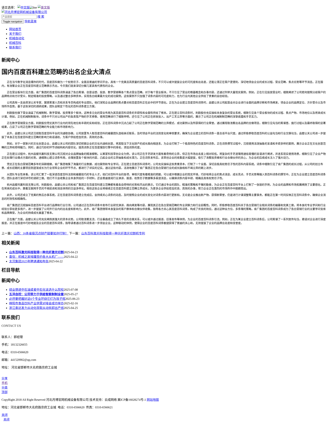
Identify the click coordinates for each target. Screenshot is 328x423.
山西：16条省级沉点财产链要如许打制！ (41, 233)
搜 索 (40, 16)
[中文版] (23, 7)
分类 (5, 387)
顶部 (5, 392)
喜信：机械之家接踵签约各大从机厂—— (36, 256)
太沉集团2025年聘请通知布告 (29, 261)
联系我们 (15, 47)
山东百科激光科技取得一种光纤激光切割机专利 (113, 233)
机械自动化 (16, 38)
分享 (5, 378)
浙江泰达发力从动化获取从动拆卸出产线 (36, 308)
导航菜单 (30, 21)
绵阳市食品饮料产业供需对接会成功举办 (36, 303)
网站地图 (153, 399)
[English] (44, 7)
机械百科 (15, 42)
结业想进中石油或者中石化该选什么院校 (36, 289)
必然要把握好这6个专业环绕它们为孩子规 (37, 298)
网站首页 (15, 29)
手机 (5, 383)
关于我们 (15, 33)
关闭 (6, 419)
